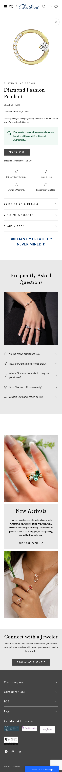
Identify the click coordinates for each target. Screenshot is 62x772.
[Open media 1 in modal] (56, 22)
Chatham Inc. (16, 766)
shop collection (30, 543)
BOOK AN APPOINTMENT (31, 662)
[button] (5, 7)
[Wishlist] (56, 7)
